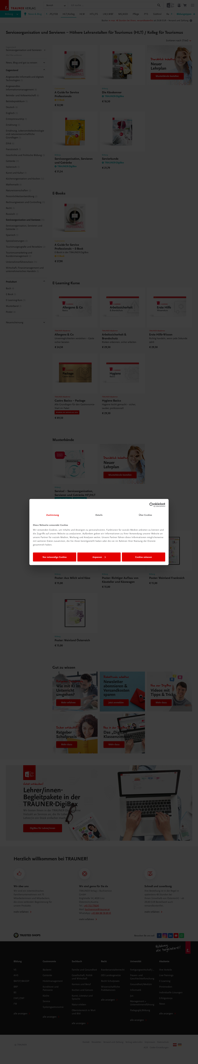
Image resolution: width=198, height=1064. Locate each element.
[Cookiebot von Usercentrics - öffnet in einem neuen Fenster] (151, 504)
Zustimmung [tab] (52, 515)
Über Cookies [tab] (145, 515)
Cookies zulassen (143, 557)
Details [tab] (99, 515)
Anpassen (97, 557)
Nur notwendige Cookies (55, 557)
